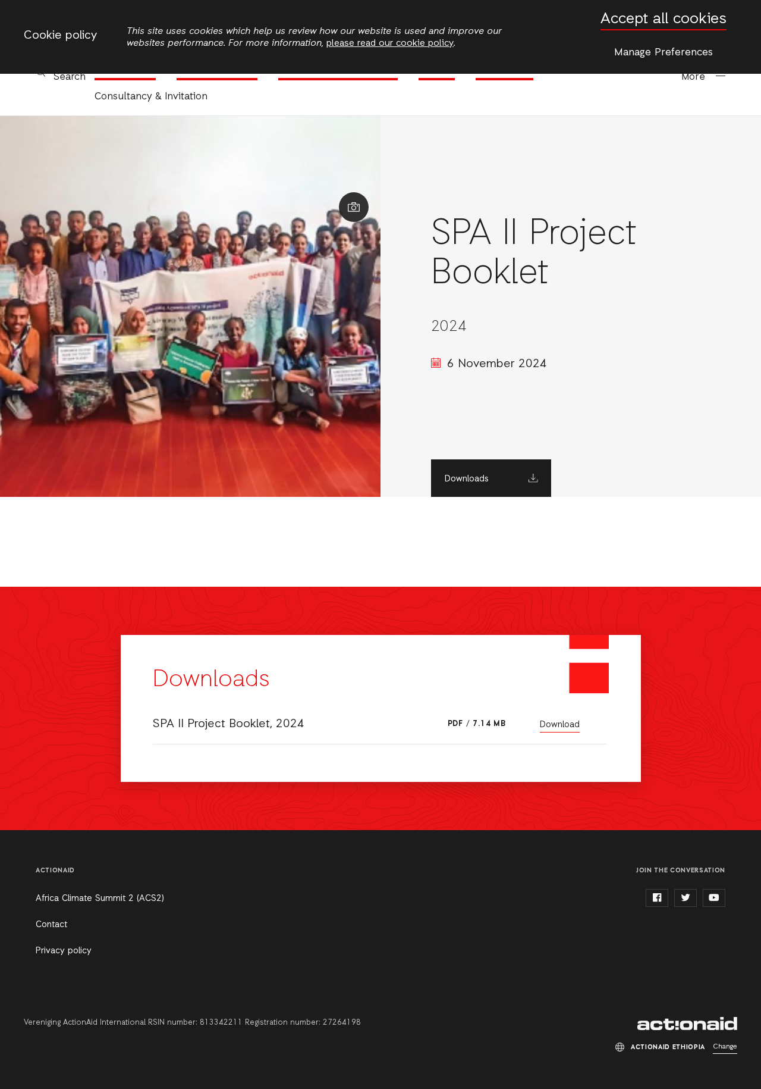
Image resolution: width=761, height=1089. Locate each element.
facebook (657, 898)
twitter (685, 898)
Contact (51, 925)
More (693, 77)
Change (725, 1047)
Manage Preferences (663, 52)
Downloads (467, 479)
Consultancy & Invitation (151, 97)
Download (560, 725)
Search (70, 77)
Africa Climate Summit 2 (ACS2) (100, 899)
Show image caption (354, 207)
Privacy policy (64, 951)
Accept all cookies (663, 19)
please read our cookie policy (390, 43)
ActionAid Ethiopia (687, 1023)
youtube (714, 898)
